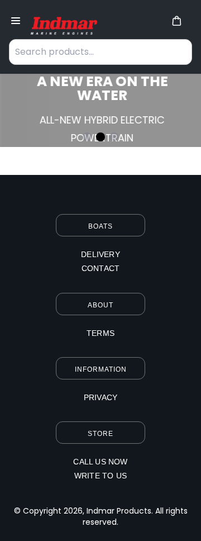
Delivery (100, 254)
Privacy (100, 397)
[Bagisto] (62, 21)
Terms (100, 333)
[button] (176, 20)
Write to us (100, 475)
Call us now (100, 461)
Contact (100, 268)
